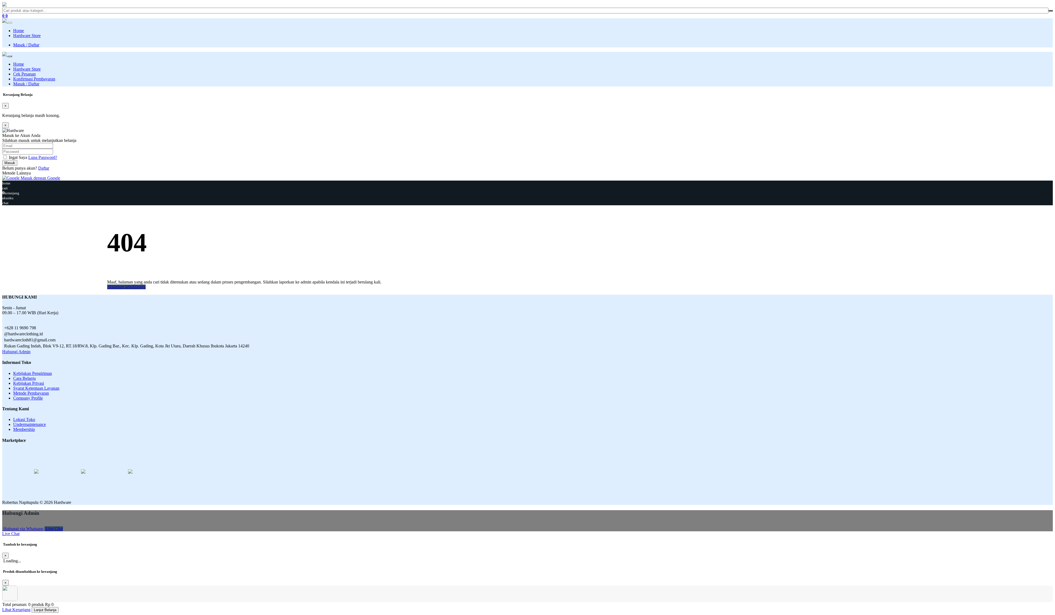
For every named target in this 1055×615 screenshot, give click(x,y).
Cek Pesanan (24, 74)
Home (18, 30)
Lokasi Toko (24, 419)
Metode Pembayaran (31, 393)
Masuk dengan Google (40, 178)
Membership (24, 429)
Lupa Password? (42, 157)
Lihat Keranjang (16, 609)
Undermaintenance (29, 424)
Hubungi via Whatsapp (22, 528)
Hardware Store (27, 35)
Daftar (43, 168)
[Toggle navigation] (10, 23)
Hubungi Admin (16, 351)
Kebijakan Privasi (28, 383)
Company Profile (28, 398)
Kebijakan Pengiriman (32, 373)
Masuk (9, 163)
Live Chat (54, 528)
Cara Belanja (24, 378)
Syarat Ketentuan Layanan (36, 388)
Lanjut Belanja (45, 610)
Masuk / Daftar (26, 45)
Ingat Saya (18, 157)
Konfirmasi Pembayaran (34, 79)
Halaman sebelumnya (126, 287)
